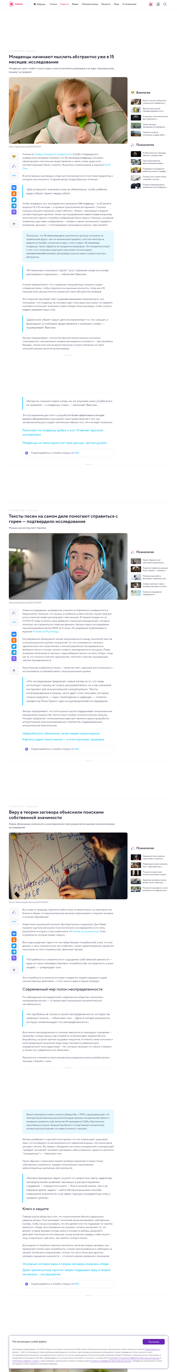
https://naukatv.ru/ (152, 1349)
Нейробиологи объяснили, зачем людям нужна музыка (60, 733)
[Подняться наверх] (14, 224)
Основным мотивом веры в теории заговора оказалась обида (65, 1264)
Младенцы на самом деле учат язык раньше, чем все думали (64, 443)
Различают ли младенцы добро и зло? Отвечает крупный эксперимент (62, 432)
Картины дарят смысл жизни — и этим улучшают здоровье (63, 739)
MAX (76, 453)
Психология (32, 510)
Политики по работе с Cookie (25, 1360)
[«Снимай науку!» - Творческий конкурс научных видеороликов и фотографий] (151, 4)
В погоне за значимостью (84, 931)
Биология (30, 51)
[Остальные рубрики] (14, 175)
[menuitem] (53, 4)
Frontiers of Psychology (45, 631)
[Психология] (14, 166)
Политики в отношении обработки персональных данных (134, 1358)
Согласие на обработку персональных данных (110, 1360)
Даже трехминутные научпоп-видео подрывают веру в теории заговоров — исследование (66, 1272)
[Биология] (14, 157)
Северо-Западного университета (53, 154)
